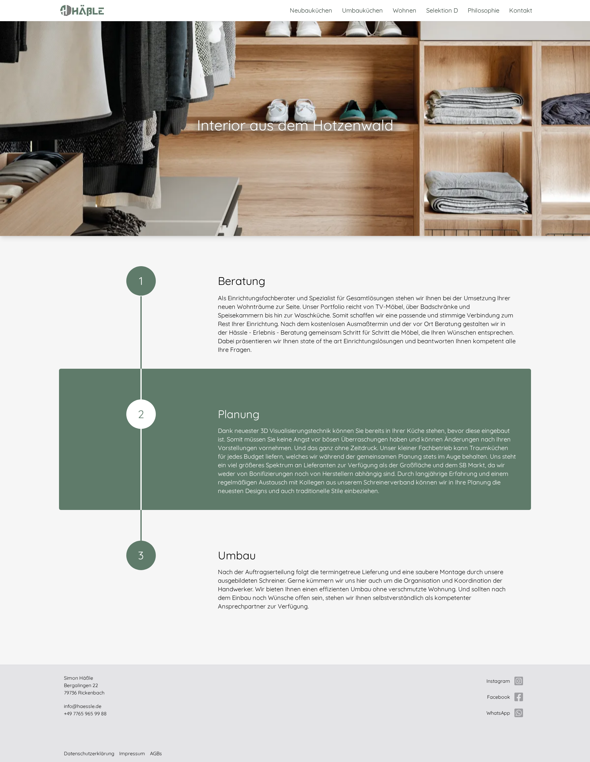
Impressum (132, 753)
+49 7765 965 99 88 (85, 713)
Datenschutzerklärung (89, 753)
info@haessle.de (82, 706)
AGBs (156, 753)
